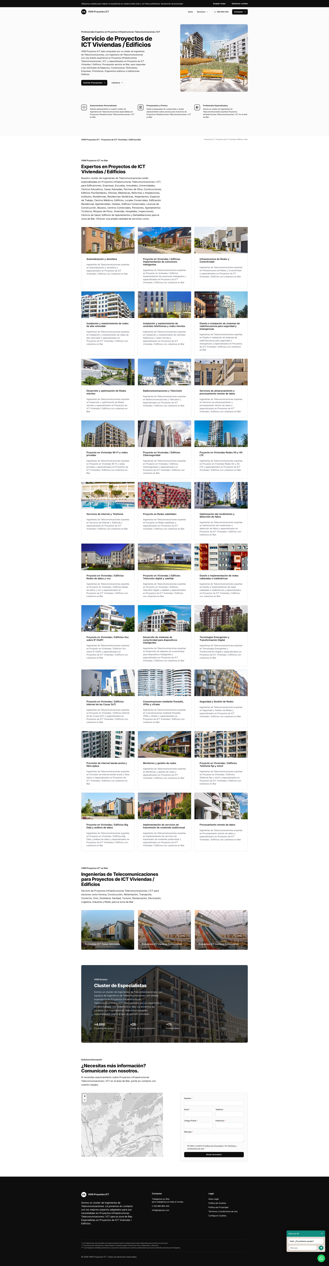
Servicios (201, 12)
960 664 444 (223, 12)
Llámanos (116, 83)
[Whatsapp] (321, 1258)
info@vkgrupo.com (160, 1210)
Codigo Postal (191, 1121)
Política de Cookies (217, 1203)
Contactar (238, 12)
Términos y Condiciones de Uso (223, 1211)
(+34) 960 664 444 (160, 1206)
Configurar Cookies (217, 1215)
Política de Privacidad (213, 1146)
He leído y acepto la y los (212, 1147)
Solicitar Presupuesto (92, 83)
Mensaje (188, 1132)
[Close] (322, 1233)
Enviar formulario (214, 1154)
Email (187, 1109)
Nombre (188, 1098)
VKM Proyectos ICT (98, 11)
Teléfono (220, 1109)
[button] (122, 1125)
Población (220, 1121)
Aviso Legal (213, 1199)
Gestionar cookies (240, 3)
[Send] (321, 1248)
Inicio (190, 12)
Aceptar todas (219, 3)
